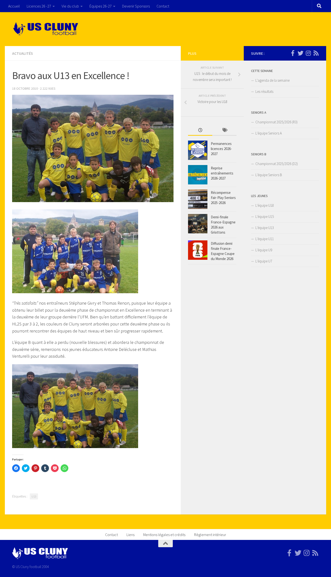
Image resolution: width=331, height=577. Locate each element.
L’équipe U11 (264, 239)
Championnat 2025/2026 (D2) (276, 163)
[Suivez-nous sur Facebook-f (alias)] (293, 53)
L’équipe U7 (263, 261)
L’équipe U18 (264, 205)
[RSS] (316, 53)
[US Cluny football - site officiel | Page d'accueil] (46, 29)
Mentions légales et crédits (164, 534)
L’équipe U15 (264, 216)
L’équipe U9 (263, 250)
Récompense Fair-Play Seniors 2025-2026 (223, 197)
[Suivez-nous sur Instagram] (308, 53)
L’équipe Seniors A (268, 133)
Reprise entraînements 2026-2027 (222, 173)
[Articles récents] (200, 130)
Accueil (14, 6)
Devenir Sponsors (136, 6)
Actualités (22, 53)
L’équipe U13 (264, 227)
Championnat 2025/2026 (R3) (276, 122)
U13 (34, 496)
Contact (163, 6)
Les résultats (264, 91)
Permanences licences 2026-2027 (221, 148)
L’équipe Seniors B (268, 175)
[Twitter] (300, 53)
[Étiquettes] (224, 130)
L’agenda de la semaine (272, 80)
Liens (130, 534)
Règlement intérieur (210, 534)
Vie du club (70, 6)
